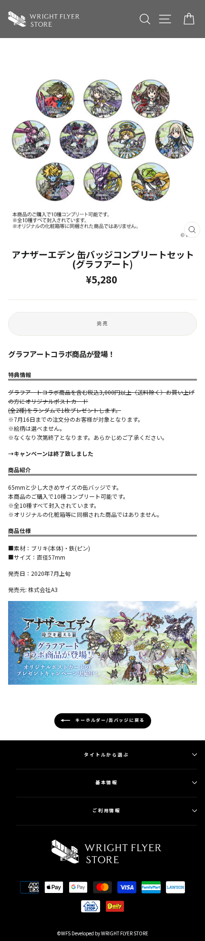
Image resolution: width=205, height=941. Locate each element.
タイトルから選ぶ (106, 754)
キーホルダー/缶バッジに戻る (109, 720)
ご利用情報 (106, 810)
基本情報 (106, 782)
